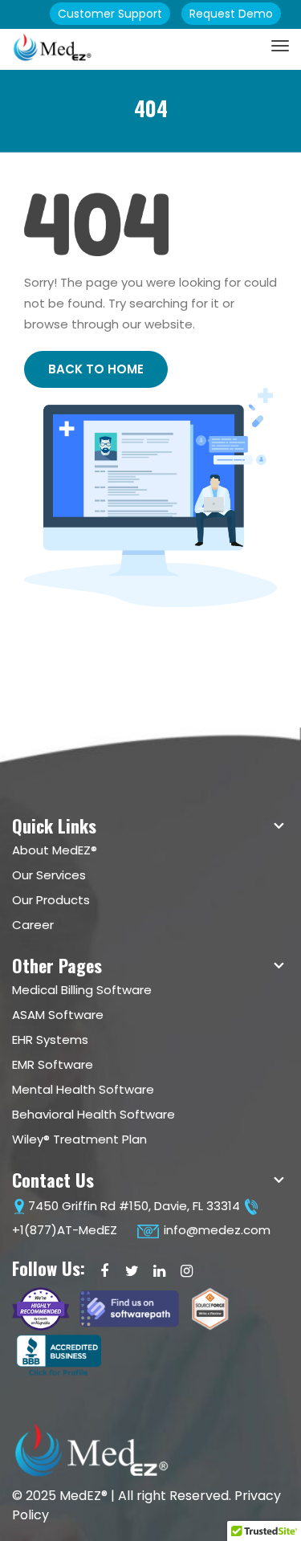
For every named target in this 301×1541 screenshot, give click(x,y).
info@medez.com (215, 1229)
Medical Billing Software (82, 989)
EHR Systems (50, 1039)
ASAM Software (58, 1014)
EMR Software (52, 1064)
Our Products (51, 899)
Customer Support (110, 14)
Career (33, 924)
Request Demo (231, 14)
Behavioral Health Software (93, 1114)
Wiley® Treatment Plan (79, 1139)
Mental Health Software (83, 1089)
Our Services (49, 874)
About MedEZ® (54, 850)
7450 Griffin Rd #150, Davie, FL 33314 (134, 1205)
